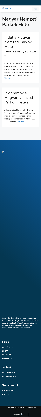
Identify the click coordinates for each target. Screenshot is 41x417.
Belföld (6, 347)
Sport (5, 351)
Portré (5, 358)
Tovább (7, 78)
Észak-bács (8, 376)
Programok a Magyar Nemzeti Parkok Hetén (18, 97)
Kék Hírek (6, 355)
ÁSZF (4, 394)
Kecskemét (7, 373)
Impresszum (8, 391)
